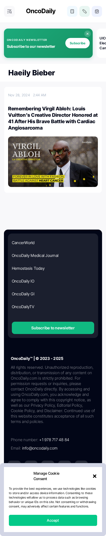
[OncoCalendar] (97, 11)
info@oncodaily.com (39, 448)
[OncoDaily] (41, 11)
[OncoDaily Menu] (9, 11)
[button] (94, 476)
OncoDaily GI (23, 293)
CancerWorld (23, 242)
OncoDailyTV (23, 306)
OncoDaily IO (23, 281)
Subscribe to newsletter (53, 327)
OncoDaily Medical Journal (35, 255)
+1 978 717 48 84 (54, 439)
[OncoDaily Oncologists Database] (84, 11)
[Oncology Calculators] (72, 11)
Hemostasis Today (28, 268)
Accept (53, 520)
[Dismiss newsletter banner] (87, 34)
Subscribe (77, 43)
